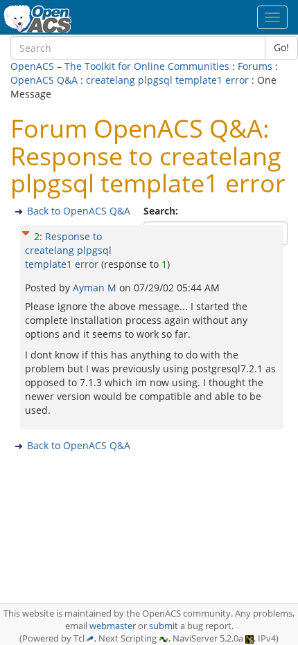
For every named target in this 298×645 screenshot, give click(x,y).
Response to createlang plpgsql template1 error (68, 250)
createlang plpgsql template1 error (167, 80)
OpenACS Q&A (44, 80)
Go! (281, 47)
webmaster (112, 626)
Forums (255, 66)
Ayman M (96, 287)
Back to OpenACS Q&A (78, 210)
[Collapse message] (25, 231)
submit (163, 626)
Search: (162, 210)
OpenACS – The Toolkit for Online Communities (119, 66)
